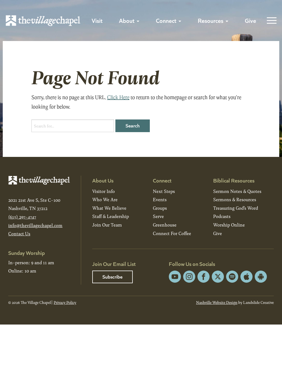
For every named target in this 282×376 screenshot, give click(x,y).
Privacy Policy (65, 302)
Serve (158, 216)
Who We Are (105, 199)
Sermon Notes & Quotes (237, 191)
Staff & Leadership (110, 216)
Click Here (118, 97)
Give (250, 20)
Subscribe (112, 276)
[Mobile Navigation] (270, 21)
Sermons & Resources (234, 199)
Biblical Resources (233, 180)
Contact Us (19, 233)
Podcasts (222, 216)
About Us (102, 180)
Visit (97, 20)
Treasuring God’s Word (235, 208)
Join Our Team (107, 225)
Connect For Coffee (172, 233)
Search (133, 125)
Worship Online (229, 225)
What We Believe (109, 208)
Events (160, 199)
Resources (210, 20)
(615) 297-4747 (22, 217)
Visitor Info (103, 191)
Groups (160, 208)
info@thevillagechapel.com (35, 225)
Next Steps (164, 191)
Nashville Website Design (216, 302)
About (126, 20)
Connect (166, 20)
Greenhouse (165, 225)
